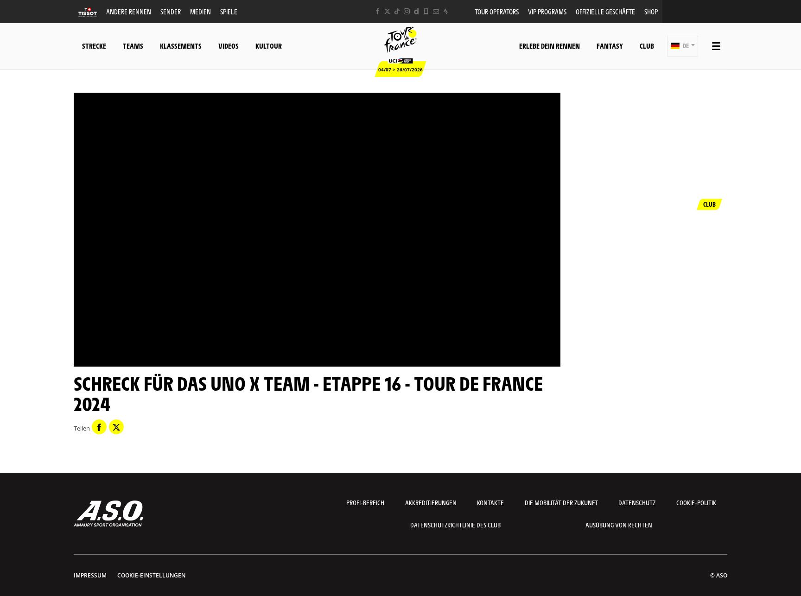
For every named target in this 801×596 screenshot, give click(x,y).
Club (647, 45)
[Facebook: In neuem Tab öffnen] (377, 11)
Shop (651, 11)
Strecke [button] (94, 45)
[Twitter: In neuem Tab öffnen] (387, 11)
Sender (170, 11)
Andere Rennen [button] (128, 11)
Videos (228, 45)
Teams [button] (133, 45)
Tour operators (497, 11)
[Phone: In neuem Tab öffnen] (426, 11)
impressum (90, 575)
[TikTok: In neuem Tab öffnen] (397, 11)
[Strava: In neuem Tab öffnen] (446, 11)
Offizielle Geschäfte (605, 11)
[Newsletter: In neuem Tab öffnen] (436, 11)
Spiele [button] (228, 11)
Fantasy (610, 45)
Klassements (181, 45)
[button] (682, 46)
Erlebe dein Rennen (549, 45)
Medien (200, 11)
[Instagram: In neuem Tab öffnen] (407, 11)
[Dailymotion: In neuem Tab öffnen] (416, 11)
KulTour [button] (268, 45)
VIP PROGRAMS (547, 11)
